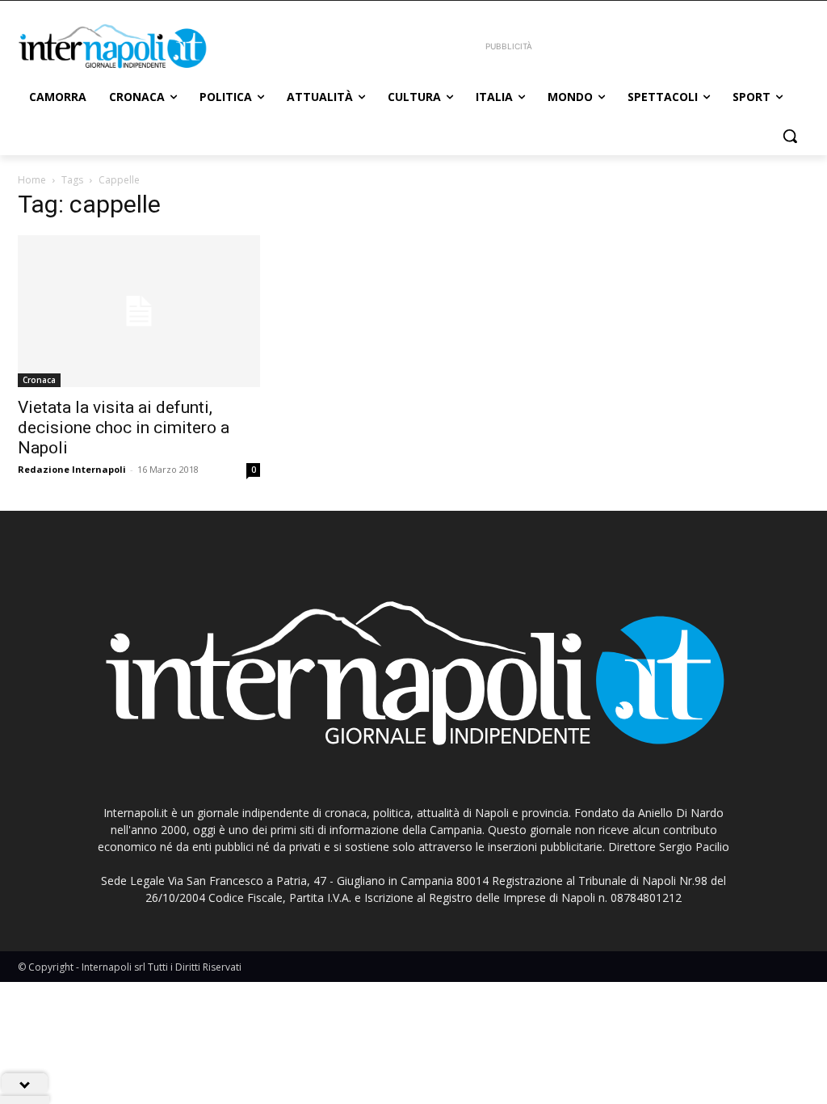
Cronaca (39, 380)
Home (32, 180)
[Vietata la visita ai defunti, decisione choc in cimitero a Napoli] (139, 311)
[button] (789, 135)
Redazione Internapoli (72, 469)
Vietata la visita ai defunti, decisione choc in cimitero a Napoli (123, 427)
